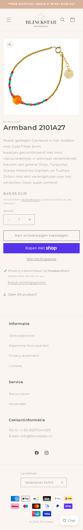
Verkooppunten (22, 336)
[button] (9, 20)
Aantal (8, 210)
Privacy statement (24, 356)
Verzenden (17, 404)
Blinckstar (46, 521)
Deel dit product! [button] (22, 294)
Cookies (15, 366)
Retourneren (19, 394)
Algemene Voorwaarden (29, 346)
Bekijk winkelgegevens (27, 282)
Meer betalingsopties (41, 258)
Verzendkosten (30, 199)
